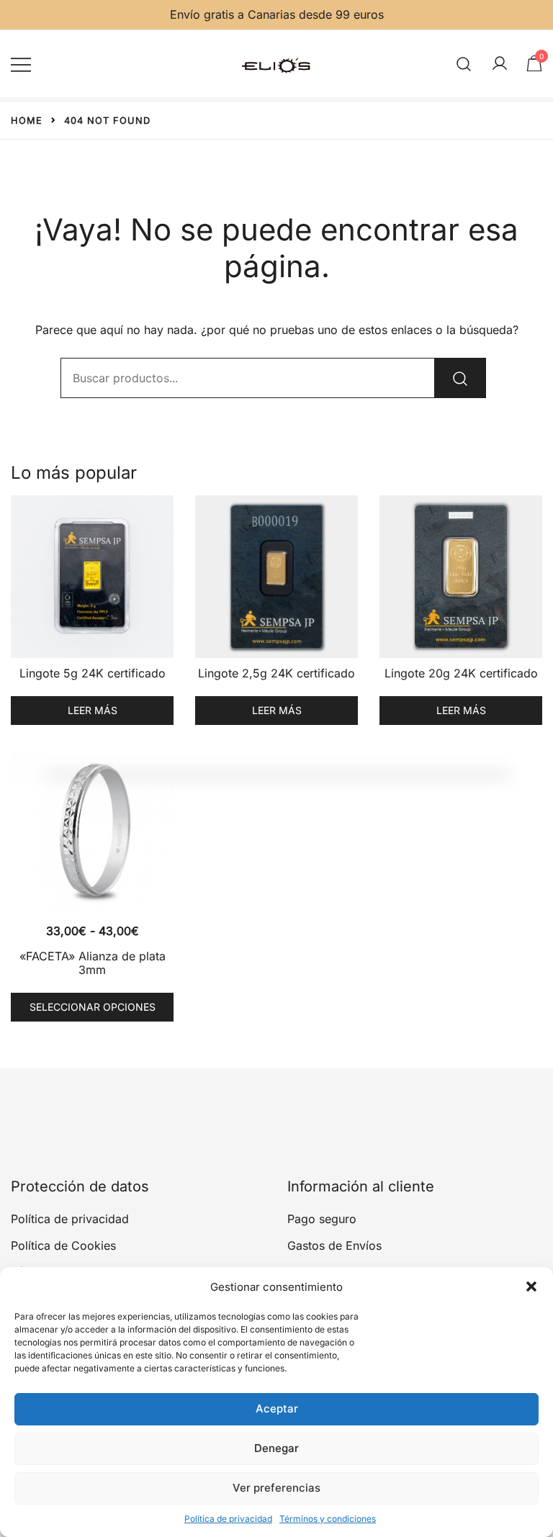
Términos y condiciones (327, 1518)
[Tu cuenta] (499, 64)
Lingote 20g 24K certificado (461, 673)
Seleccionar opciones (93, 1007)
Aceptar (277, 1408)
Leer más (92, 710)
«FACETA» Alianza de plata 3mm (92, 963)
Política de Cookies (63, 1245)
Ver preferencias (276, 1488)
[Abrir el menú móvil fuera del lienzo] (21, 63)
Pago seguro (321, 1219)
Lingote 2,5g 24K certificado (276, 673)
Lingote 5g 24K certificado (92, 673)
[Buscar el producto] (460, 378)
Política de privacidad (228, 1518)
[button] (531, 1286)
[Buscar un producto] (464, 63)
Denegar (276, 1448)
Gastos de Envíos (334, 1245)
